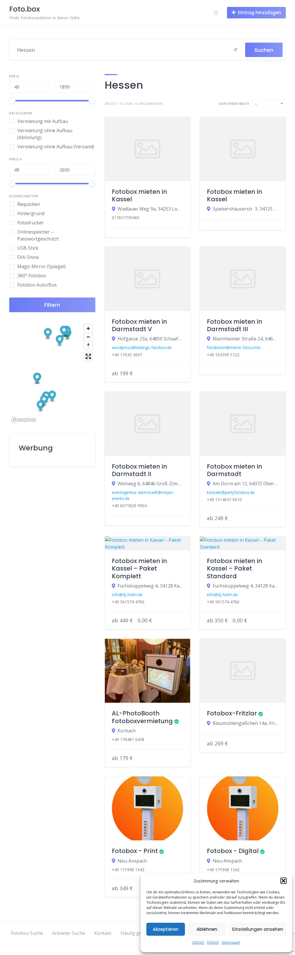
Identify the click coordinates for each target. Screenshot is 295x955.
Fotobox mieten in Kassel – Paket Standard (234, 568)
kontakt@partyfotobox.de (231, 492)
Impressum (231, 942)
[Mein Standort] (235, 50)
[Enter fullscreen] (88, 356)
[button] (283, 881)
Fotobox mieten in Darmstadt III (234, 325)
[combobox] (268, 103)
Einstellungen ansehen (257, 929)
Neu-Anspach (132, 861)
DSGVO (198, 942)
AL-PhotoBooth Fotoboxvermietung (142, 717)
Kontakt (102, 933)
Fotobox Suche (27, 933)
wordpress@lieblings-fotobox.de (142, 347)
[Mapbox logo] (23, 419)
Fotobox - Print (135, 851)
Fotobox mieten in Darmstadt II (139, 470)
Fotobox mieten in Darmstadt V (139, 325)
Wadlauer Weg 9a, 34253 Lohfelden (151, 209)
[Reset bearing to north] (88, 345)
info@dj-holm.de (127, 594)
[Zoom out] (88, 337)
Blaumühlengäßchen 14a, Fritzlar (246, 723)
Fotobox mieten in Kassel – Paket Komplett (139, 568)
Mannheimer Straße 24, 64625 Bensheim (246, 339)
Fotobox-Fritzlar (232, 713)
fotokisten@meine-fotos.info (234, 347)
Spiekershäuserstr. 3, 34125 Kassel (246, 209)
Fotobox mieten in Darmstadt (234, 470)
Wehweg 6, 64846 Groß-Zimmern (151, 483)
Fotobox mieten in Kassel (139, 195)
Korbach (127, 730)
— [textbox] (256, 103)
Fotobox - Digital (233, 851)
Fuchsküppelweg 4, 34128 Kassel (151, 586)
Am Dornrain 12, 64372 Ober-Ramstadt (246, 483)
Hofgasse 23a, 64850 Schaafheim (151, 339)
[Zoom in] (88, 328)
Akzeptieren (166, 929)
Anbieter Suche (68, 933)
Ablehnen (206, 929)
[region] (52, 373)
